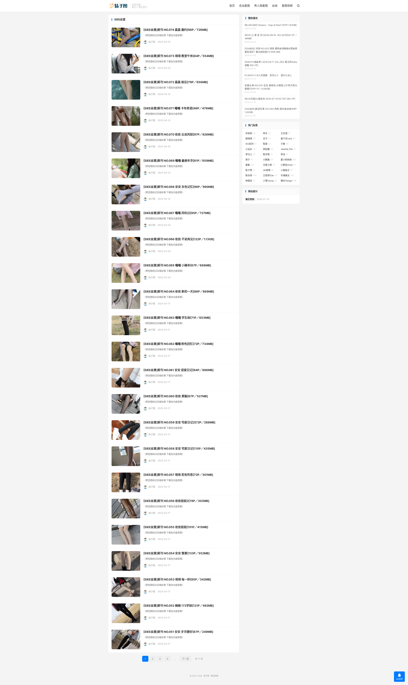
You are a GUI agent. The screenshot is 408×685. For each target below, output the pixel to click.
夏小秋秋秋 (288, 159)
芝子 (266, 138)
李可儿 (250, 154)
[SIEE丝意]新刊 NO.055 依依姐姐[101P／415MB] (175, 527)
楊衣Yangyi (288, 180)
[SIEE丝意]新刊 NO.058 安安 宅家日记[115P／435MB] (179, 448)
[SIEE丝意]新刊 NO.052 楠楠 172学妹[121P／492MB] (178, 605)
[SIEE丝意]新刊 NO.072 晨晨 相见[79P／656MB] (175, 82)
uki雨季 (268, 170)
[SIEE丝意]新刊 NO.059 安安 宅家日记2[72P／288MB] (179, 422)
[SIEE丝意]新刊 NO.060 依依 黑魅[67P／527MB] (175, 396)
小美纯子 (287, 170)
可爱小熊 (269, 164)
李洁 (284, 154)
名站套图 (244, 5)
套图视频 (287, 5)
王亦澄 (285, 133)
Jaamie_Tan (288, 149)
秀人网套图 (261, 5)
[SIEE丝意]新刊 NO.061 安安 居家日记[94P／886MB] (178, 370)
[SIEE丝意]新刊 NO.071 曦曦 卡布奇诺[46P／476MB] (178, 108)
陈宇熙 (268, 154)
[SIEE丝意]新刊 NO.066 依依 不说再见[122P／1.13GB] (178, 239)
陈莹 (267, 143)
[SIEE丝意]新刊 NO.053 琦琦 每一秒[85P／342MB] (177, 579)
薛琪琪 (250, 138)
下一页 (185, 658)
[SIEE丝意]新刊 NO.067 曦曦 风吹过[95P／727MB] (177, 213)
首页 (232, 5)
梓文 (267, 133)
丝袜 (274, 5)
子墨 (284, 143)
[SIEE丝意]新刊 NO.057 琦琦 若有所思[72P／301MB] (178, 474)
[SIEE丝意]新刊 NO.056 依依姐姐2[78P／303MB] (176, 501)
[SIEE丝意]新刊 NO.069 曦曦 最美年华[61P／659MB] (178, 160)
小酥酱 (268, 159)
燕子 (249, 159)
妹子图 (118, 5)
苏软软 (250, 133)
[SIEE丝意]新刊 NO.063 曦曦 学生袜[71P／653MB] (177, 317)
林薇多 (250, 180)
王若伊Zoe (270, 175)
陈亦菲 (250, 175)
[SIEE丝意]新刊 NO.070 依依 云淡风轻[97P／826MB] (178, 134)
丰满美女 (287, 175)
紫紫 (249, 164)
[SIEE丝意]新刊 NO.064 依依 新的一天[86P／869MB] (178, 291)
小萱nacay (270, 180)
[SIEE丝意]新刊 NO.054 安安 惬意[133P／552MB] (176, 553)
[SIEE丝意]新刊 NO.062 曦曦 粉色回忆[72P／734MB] (178, 344)
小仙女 (250, 149)
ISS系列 (250, 143)
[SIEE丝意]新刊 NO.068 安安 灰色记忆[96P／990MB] (178, 186)
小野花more (288, 164)
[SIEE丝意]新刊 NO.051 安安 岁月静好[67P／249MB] (178, 631)
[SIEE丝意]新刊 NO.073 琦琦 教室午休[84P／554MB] (178, 56)
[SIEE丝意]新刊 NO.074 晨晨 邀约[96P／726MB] (175, 29)
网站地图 (214, 676)
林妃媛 (268, 149)
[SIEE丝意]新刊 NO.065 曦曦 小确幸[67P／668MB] (177, 265)
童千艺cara (288, 138)
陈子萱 (250, 170)
